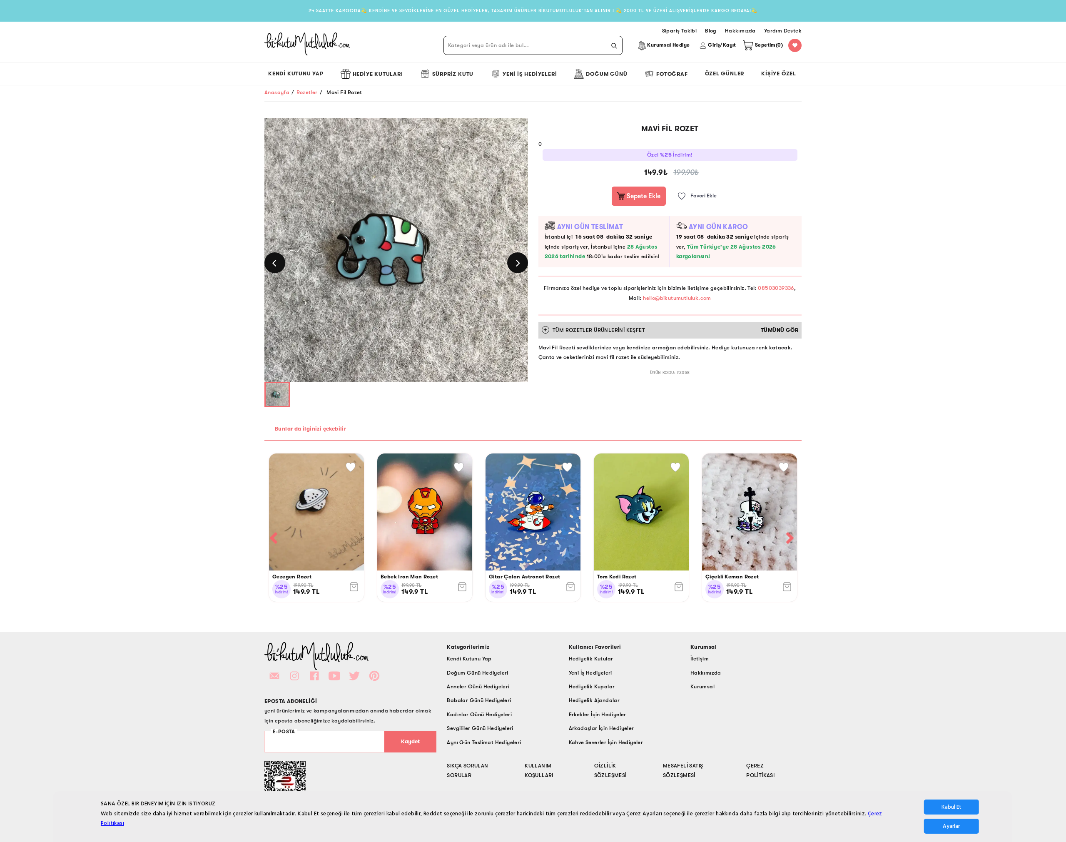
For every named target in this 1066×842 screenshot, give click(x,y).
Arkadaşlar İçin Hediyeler (601, 728)
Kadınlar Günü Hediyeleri (479, 714)
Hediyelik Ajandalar (594, 700)
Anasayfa (276, 92)
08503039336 (776, 288)
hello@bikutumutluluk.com (677, 298)
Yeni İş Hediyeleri (530, 74)
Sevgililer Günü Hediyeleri (480, 728)
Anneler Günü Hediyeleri (478, 686)
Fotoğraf (671, 74)
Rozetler (307, 92)
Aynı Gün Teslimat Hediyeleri (484, 742)
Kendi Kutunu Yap (296, 73)
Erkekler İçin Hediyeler (597, 714)
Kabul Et (951, 807)
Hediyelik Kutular (591, 658)
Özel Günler (725, 73)
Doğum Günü (606, 74)
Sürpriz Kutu (453, 74)
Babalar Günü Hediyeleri (479, 700)
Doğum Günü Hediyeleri (477, 673)
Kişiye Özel (778, 73)
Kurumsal (702, 686)
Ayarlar (951, 826)
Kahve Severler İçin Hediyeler (606, 742)
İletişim (699, 658)
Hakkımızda (705, 673)
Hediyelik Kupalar (592, 686)
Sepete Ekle (642, 196)
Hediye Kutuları (378, 74)
